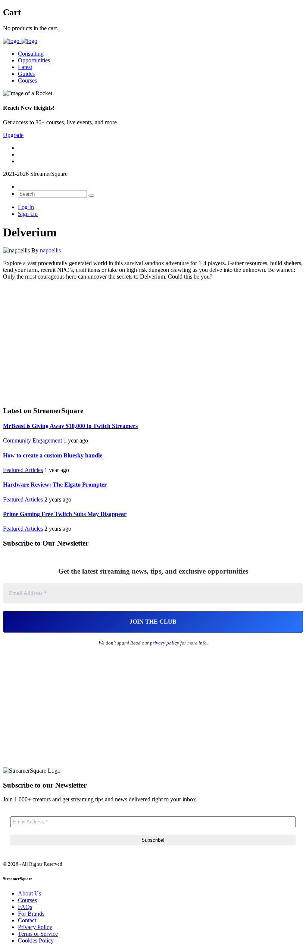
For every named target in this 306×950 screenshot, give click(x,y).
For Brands (31, 913)
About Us (29, 893)
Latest (25, 67)
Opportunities (34, 60)
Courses (27, 80)
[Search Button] (91, 196)
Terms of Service (38, 934)
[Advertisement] (153, 342)
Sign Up (28, 214)
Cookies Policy (36, 940)
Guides (26, 74)
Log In (26, 207)
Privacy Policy (35, 927)
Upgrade (13, 135)
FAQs (25, 907)
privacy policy (164, 643)
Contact (27, 920)
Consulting (31, 53)
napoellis (50, 250)
